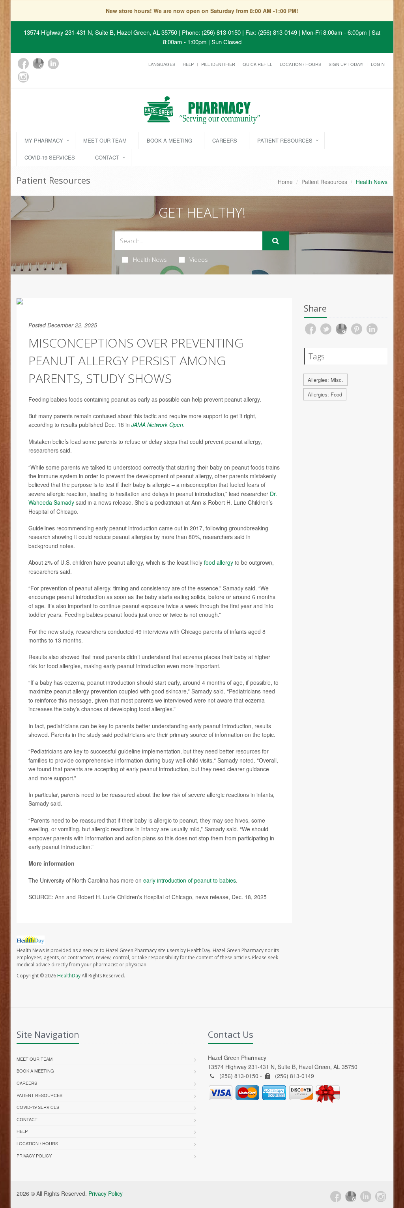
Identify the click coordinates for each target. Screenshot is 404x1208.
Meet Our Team (105, 140)
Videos (198, 259)
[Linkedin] (53, 63)
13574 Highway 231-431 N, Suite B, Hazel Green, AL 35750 (100, 32)
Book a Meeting (169, 140)
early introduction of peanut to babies (189, 880)
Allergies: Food (325, 394)
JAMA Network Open (157, 424)
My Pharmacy (43, 140)
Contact (107, 157)
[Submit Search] (275, 240)
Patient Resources (284, 140)
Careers (224, 140)
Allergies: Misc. (325, 379)
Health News (150, 259)
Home (285, 182)
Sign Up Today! (346, 64)
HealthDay (68, 975)
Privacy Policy (34, 1155)
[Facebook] (23, 63)
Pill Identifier (218, 64)
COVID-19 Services (49, 157)
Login (378, 64)
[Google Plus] (38, 63)
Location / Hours (300, 64)
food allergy (218, 562)
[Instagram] (23, 77)
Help (188, 64)
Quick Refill (257, 64)
